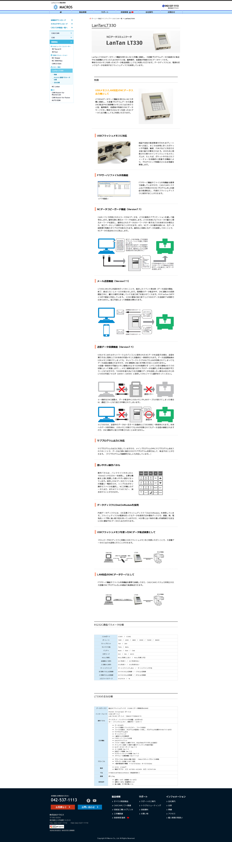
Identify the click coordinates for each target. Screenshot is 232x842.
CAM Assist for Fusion (61, 97)
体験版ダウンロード (58, 20)
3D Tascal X (56, 49)
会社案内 (149, 12)
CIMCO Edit (56, 63)
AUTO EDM (56, 100)
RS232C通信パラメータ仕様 (62, 78)
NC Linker (56, 86)
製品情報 (82, 12)
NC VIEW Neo (57, 61)
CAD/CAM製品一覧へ (59, 27)
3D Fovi (55, 52)
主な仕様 (57, 82)
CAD (53, 37)
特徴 (55, 74)
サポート (105, 12)
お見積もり (62, 807)
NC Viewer (56, 58)
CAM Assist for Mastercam (58, 93)
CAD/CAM (55, 33)
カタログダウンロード (59, 24)
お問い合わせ (89, 807)
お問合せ (171, 12)
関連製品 (54, 42)
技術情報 (125, 12)
